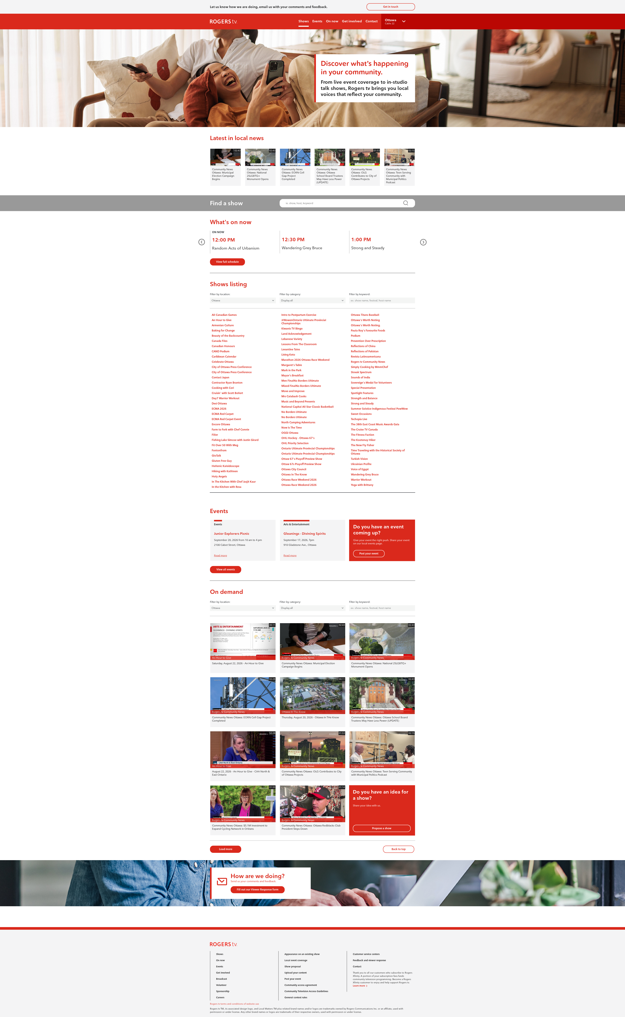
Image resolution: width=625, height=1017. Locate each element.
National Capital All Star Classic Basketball (307, 406)
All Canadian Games (224, 314)
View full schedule (227, 261)
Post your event (368, 553)
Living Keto (288, 354)
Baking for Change (223, 330)
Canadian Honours (223, 346)
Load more (225, 849)
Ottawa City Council (293, 469)
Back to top (399, 849)
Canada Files (219, 341)
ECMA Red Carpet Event (226, 419)
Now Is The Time (291, 427)
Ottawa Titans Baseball (365, 314)
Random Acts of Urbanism (235, 248)
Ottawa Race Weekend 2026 (299, 479)
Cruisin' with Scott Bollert (227, 393)
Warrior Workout (361, 479)
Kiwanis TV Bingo (292, 328)
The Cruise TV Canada (364, 429)
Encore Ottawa (221, 424)
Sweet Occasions (361, 413)
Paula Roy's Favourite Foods (368, 330)
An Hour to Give (221, 320)
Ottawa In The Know (294, 474)
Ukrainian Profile (361, 464)
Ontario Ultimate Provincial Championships (308, 448)
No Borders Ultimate (294, 412)
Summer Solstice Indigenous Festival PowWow (379, 408)
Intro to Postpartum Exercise (298, 314)
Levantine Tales (290, 349)
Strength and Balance (364, 398)
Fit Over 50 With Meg (225, 445)
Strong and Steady (367, 247)
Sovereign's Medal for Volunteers (371, 382)
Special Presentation (363, 387)
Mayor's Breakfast (292, 375)
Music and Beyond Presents (298, 401)
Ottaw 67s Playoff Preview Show (301, 464)
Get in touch (390, 6)
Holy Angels (219, 476)
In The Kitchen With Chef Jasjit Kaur (234, 481)
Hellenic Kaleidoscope (225, 466)
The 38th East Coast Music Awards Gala (375, 424)
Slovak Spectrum (361, 372)
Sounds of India (360, 377)
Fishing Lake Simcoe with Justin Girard (235, 440)
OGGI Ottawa (289, 432)
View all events (225, 569)
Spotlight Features (362, 393)
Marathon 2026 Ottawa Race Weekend (305, 359)
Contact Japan (220, 377)
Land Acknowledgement (296, 333)
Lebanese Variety (291, 339)
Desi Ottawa (219, 403)
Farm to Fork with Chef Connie (230, 429)
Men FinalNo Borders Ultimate (300, 380)
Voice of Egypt (360, 469)
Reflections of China (363, 346)
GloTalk (216, 455)
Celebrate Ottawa (223, 361)
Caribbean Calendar (224, 356)
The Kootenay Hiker (363, 440)
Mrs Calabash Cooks (293, 396)
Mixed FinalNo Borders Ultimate (301, 385)
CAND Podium (220, 351)
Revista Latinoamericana (366, 356)
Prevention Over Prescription (368, 341)
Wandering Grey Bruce (302, 247)
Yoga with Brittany (362, 485)
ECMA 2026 (219, 408)
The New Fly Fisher (362, 445)
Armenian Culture (223, 325)
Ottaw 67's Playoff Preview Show (301, 458)
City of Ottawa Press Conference (232, 367)
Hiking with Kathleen (225, 471)
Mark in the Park (291, 370)
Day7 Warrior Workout (225, 398)
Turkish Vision (359, 458)
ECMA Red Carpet (223, 413)
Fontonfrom (219, 450)
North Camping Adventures (298, 422)
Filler (215, 434)
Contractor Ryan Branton (227, 382)
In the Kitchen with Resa (226, 486)
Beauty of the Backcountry (228, 335)
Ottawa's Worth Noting (365, 320)
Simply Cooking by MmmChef (369, 367)
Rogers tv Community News (368, 361)
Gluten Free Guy (222, 460)
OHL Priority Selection (295, 443)
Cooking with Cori (223, 387)
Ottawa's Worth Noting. (366, 325)
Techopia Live (359, 419)
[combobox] (344, 203)
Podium (355, 335)
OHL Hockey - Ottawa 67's (297, 438)
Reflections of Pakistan (365, 351)
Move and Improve (293, 391)
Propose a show (381, 828)
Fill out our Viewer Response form (257, 889)
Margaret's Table (291, 365)
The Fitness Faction (362, 434)
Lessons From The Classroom (299, 344)
